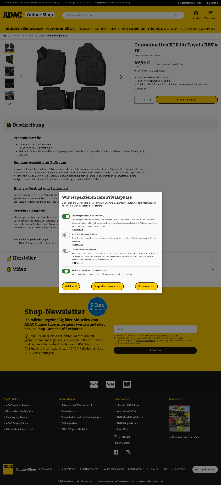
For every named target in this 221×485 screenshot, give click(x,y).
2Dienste (77, 244)
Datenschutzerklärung (92, 206)
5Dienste (77, 229)
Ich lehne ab (71, 286)
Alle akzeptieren (146, 286)
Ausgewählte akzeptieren (107, 286)
